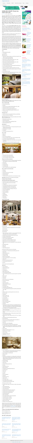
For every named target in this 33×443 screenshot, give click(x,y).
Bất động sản (4, 5)
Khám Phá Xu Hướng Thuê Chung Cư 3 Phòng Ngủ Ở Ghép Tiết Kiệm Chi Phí (16, 424)
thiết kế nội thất (13, 406)
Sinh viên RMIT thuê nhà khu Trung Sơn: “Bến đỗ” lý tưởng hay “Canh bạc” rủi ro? (6, 418)
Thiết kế (3, 13)
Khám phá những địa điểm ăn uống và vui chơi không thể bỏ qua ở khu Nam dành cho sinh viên (16, 430)
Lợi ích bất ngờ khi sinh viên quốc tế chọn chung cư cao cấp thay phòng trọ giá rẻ (6, 435)
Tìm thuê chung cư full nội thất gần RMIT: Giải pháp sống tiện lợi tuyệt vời (6, 424)
